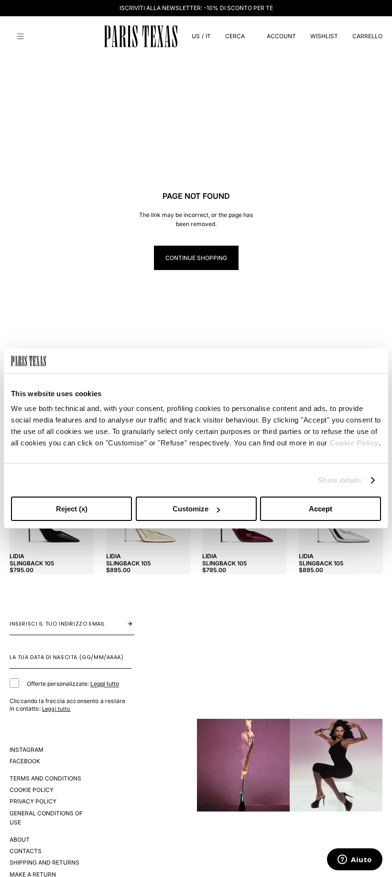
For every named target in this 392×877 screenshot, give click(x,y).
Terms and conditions (45, 778)
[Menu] (21, 36)
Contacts (26, 851)
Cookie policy (32, 789)
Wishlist (324, 36)
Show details (339, 480)
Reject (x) (71, 509)
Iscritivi (120, 624)
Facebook (25, 761)
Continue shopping (196, 257)
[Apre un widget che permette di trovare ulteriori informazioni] (354, 860)
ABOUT (20, 839)
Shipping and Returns (44, 862)
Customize (190, 509)
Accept (320, 509)
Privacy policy (33, 801)
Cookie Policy (354, 443)
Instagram (27, 749)
